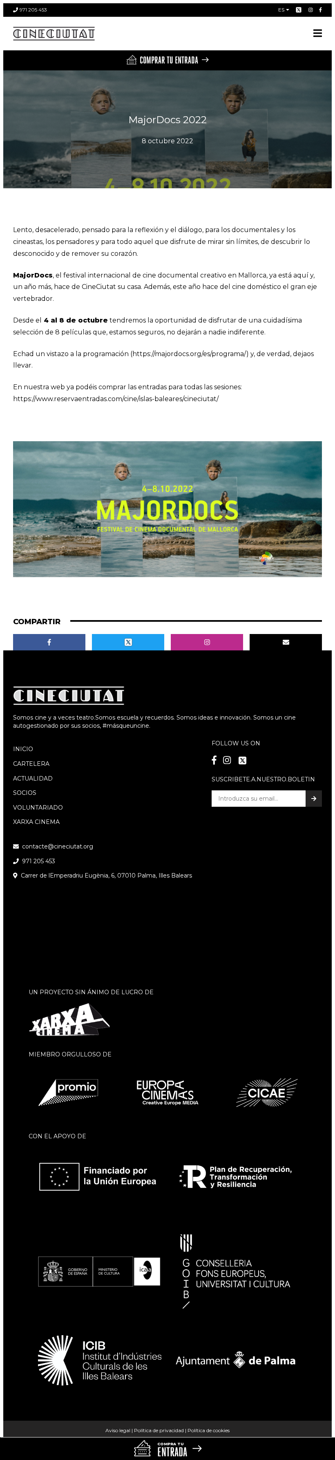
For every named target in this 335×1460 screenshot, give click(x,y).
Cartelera (31, 763)
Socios (24, 793)
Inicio (23, 749)
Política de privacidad (159, 1430)
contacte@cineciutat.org (57, 846)
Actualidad (33, 778)
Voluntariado (38, 807)
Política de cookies (209, 1430)
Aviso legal (117, 1430)
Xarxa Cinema (36, 822)
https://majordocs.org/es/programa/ (189, 354)
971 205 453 (33, 10)
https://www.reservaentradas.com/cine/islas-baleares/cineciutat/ (116, 399)
